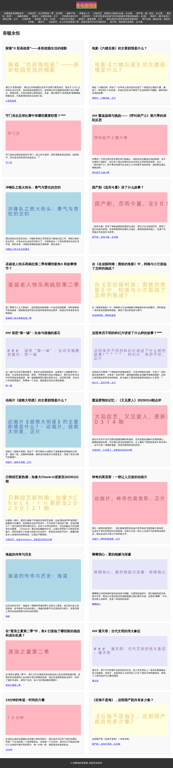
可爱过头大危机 (67, 19)
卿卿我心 (96, 604)
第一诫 (9, 385)
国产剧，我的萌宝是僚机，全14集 (126, 22)
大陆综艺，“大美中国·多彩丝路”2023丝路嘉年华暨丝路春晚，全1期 (114, 16)
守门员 (9, 162)
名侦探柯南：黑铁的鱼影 (104, 315)
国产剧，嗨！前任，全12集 (149, 13)
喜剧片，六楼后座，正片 (104, 98)
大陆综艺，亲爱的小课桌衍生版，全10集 (112, 13)
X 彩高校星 (11, 101)
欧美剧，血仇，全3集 (45, 19)
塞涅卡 (41, 22)
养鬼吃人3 (84, 13)
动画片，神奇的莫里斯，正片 (106, 539)
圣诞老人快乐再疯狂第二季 (18, 318)
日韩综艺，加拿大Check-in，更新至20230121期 (29, 539)
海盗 (8, 616)
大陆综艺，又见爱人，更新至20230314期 (112, 450)
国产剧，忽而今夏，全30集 (105, 237)
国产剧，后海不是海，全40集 (106, 744)
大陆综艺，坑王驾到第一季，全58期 (45, 13)
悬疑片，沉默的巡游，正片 (45, 16)
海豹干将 (70, 13)
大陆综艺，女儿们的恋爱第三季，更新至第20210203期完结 (77, 22)
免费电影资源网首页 (14, 13)
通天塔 (95, 681)
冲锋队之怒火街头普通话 (17, 249)
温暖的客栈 (22, 16)
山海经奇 (26, 19)
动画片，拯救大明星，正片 (18, 462)
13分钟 (9, 750)
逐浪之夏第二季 (13, 685)
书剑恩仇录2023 (70, 16)
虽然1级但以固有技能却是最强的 (122, 19)
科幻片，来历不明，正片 (104, 382)
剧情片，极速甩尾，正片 (90, 19)
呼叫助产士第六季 (100, 172)
